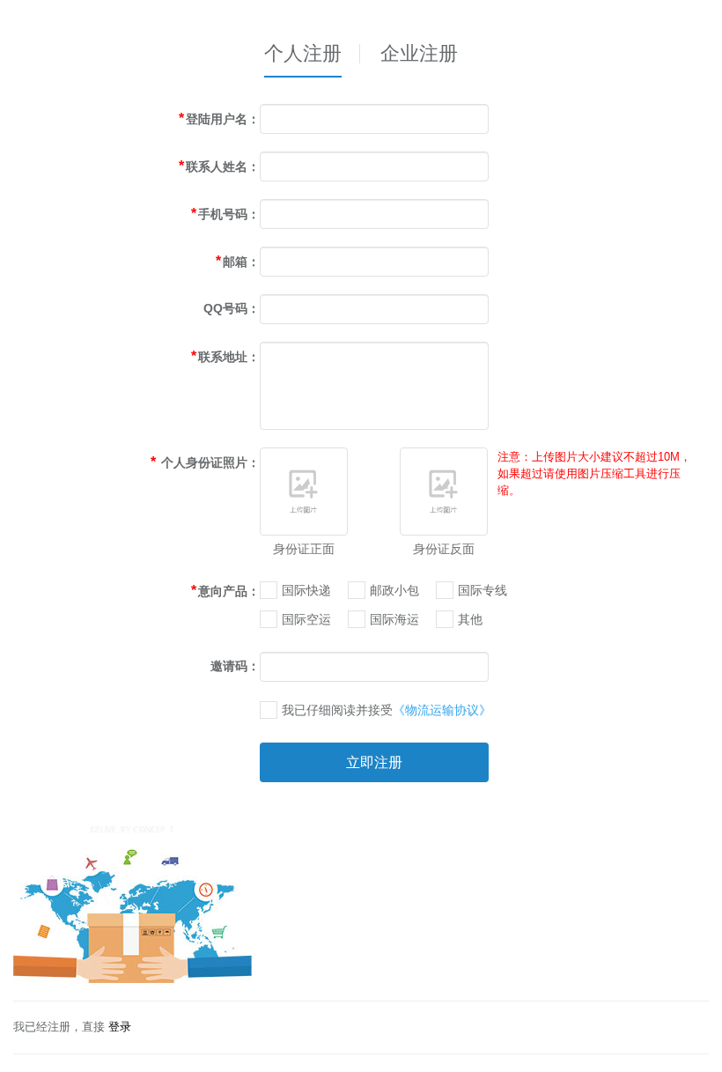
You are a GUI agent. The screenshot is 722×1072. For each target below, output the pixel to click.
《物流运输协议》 (442, 710)
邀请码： (235, 666)
